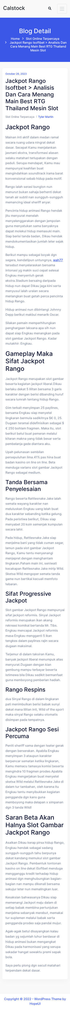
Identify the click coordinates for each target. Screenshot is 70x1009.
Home (15, 39)
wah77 (58, 260)
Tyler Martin (45, 116)
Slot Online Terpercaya (42, 39)
